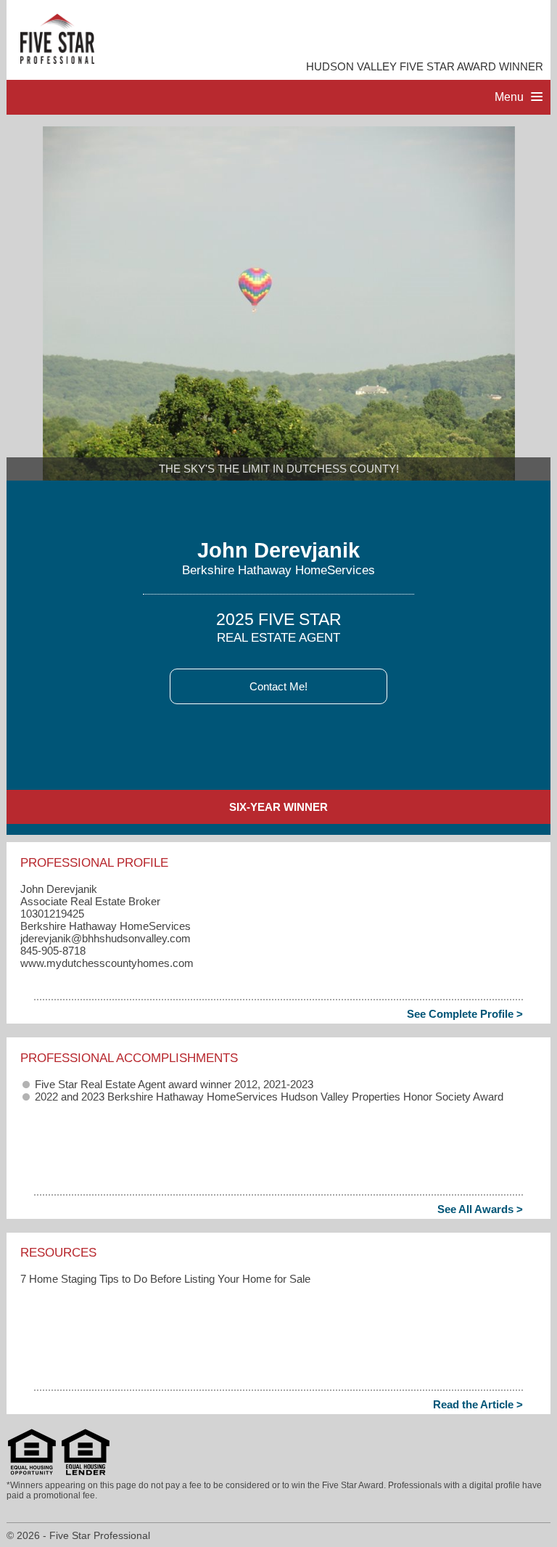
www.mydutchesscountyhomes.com (107, 963)
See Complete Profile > (465, 1014)
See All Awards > (480, 1209)
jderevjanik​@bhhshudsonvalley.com (105, 938)
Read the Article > (478, 1404)
